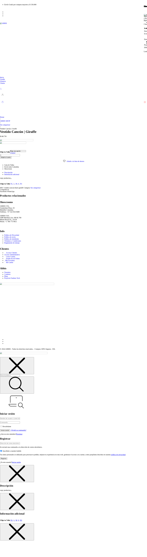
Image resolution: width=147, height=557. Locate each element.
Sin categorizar (5, 125)
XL (11, 184)
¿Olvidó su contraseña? (18, 430)
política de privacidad (118, 455)
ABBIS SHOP (5, 121)
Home (2, 117)
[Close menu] (17, 365)
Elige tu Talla (5, 152)
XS (21, 184)
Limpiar (12, 153)
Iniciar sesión (5, 430)
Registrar (19, 434)
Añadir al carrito (6, 157)
